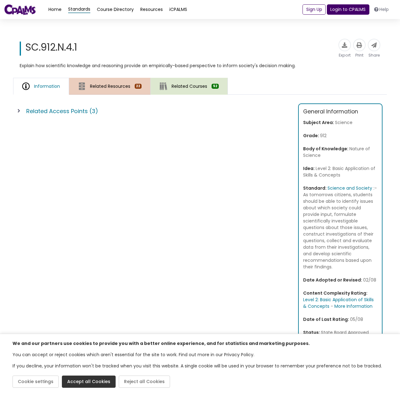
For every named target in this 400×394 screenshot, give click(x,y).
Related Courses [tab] (194, 86)
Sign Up (314, 9)
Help (384, 9)
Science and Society (350, 188)
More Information (353, 306)
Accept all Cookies (88, 381)
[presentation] (110, 86)
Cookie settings (35, 381)
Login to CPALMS (348, 9)
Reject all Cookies (144, 381)
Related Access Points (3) (62, 111)
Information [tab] (47, 86)
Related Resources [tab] (115, 86)
